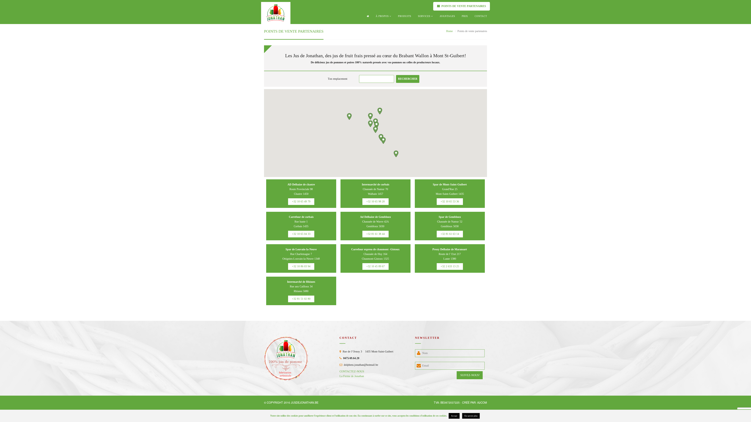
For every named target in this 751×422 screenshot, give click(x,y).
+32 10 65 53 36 (450, 201)
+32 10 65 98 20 (375, 201)
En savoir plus (470, 416)
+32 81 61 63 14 (450, 233)
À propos (382, 16)
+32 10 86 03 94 (301, 266)
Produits (404, 16)
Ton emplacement (337, 78)
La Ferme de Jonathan (352, 376)
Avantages (447, 16)
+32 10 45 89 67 (375, 266)
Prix (465, 16)
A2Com (482, 402)
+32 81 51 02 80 (301, 298)
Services (424, 16)
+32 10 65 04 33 (301, 233)
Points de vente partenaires (463, 6)
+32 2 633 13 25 (450, 266)
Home (449, 31)
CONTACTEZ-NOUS (352, 371)
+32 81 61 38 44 (375, 233)
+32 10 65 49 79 (301, 201)
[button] (375, 129)
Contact (481, 16)
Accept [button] (454, 416)
